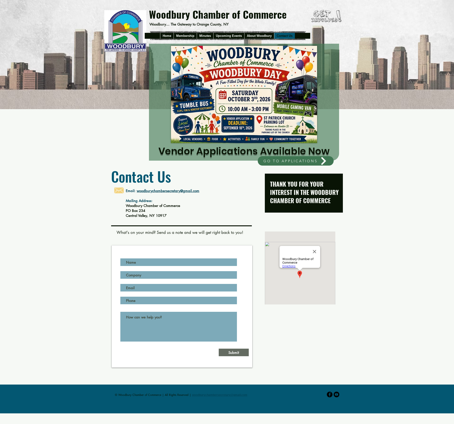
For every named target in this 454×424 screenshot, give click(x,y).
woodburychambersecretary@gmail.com (168, 190)
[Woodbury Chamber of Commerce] (329, 394)
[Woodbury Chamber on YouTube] (336, 394)
